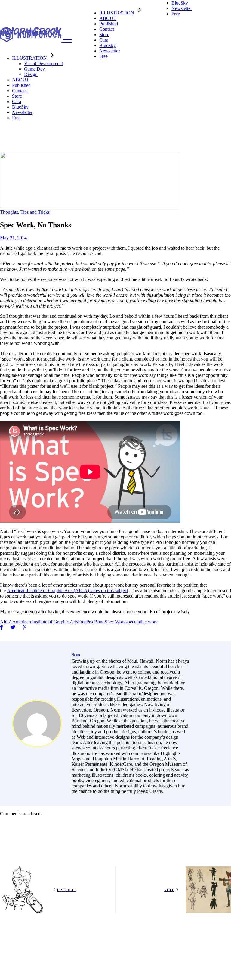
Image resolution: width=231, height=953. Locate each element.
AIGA (6, 621)
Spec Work (115, 621)
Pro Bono (95, 621)
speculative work (142, 621)
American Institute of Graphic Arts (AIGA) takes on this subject (67, 590)
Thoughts (9, 212)
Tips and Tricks (35, 212)
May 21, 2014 (13, 237)
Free (82, 621)
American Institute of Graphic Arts (45, 621)
